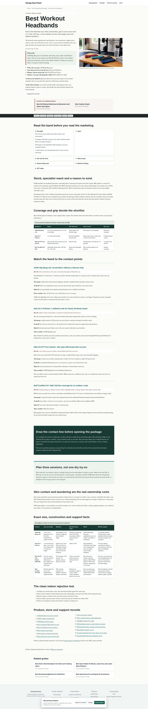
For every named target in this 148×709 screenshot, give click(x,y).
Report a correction (57, 649)
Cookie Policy (94, 694)
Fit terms (37, 115)
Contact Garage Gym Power (71, 641)
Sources (70, 115)
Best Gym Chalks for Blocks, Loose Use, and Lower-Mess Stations (94, 665)
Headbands (50, 115)
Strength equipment (57, 691)
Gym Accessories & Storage (39, 8)
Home (28, 8)
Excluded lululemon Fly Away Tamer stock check (92, 633)
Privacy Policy (94, 696)
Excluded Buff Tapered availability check (89, 636)
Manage (90, 702)
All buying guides (114, 691)
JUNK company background (45, 618)
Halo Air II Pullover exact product (47, 627)
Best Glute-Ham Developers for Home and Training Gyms (53, 665)
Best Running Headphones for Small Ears (50, 674)
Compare (43, 115)
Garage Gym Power (34, 3)
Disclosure (94, 691)
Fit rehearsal (58, 115)
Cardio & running (112, 3)
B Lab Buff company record (85, 630)
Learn (120, 3)
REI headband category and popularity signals (91, 624)
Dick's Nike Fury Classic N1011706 (48, 636)
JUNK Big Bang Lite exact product (47, 616)
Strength (102, 3)
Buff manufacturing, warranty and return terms (91, 627)
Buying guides (93, 3)
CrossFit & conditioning (75, 694)
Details (64, 115)
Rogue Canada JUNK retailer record (48, 625)
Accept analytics (99, 702)
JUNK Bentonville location (45, 621)
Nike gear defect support (84, 615)
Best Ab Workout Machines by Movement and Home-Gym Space (53, 105)
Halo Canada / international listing (47, 633)
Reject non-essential (80, 702)
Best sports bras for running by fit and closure (92, 674)
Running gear (57, 694)
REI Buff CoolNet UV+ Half (85, 621)
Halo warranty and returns (45, 630)
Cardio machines (74, 691)
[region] (74, 236)
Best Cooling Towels (82, 104)
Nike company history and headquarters (89, 618)
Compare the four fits (33, 93)
